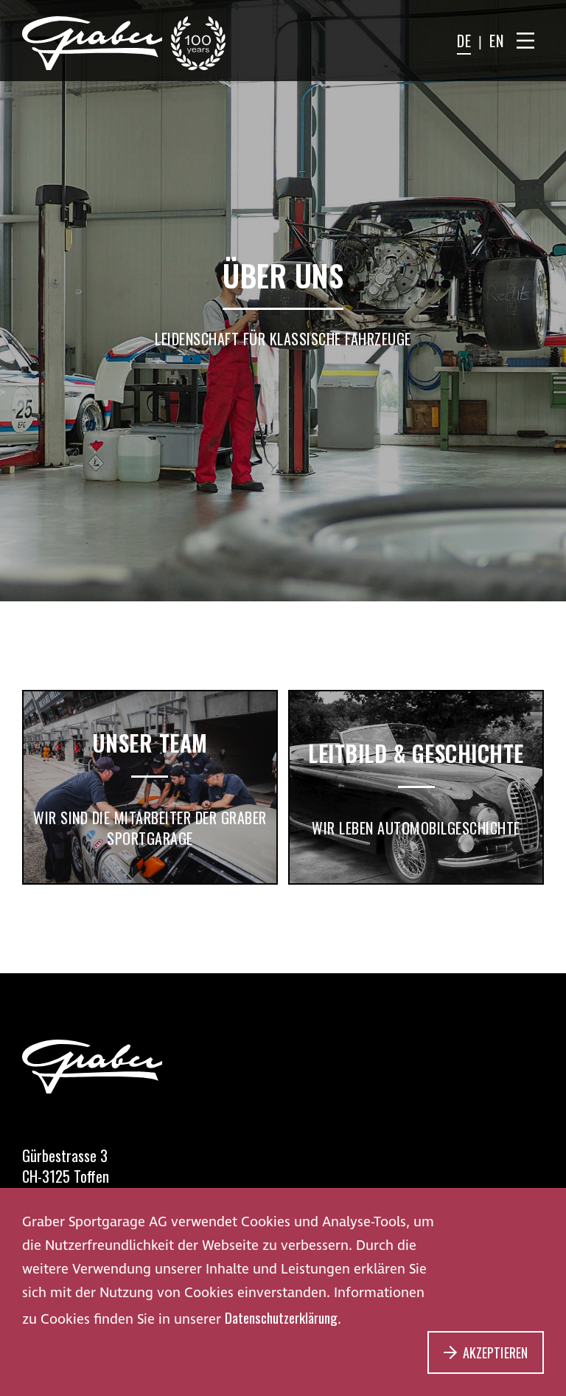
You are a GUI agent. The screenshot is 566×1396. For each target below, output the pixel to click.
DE (464, 41)
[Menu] (525, 40)
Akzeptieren (495, 1352)
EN (496, 41)
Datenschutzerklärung (281, 1317)
